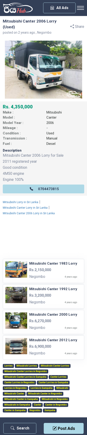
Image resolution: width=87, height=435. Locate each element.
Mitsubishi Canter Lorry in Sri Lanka (25, 207)
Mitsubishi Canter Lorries (55, 366)
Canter (51, 117)
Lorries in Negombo (15, 388)
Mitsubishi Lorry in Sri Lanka (20, 202)
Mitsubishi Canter (14, 394)
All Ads (62, 8)
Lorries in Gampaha (41, 388)
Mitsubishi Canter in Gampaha (21, 399)
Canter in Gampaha (15, 410)
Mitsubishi (54, 112)
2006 (50, 123)
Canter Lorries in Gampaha (53, 382)
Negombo (35, 410)
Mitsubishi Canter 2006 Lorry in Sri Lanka (29, 213)
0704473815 (48, 189)
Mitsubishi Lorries (26, 366)
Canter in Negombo (56, 405)
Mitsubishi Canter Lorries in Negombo (25, 371)
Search (23, 428)
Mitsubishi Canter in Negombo (45, 394)
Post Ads (66, 428)
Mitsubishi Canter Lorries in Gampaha (25, 377)
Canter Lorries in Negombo (19, 382)
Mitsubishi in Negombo (55, 399)
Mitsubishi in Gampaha (17, 405)
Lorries (8, 366)
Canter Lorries (58, 377)
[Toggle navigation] (80, 8)
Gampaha (50, 410)
